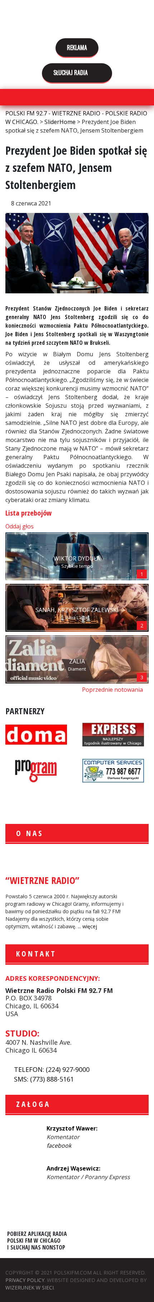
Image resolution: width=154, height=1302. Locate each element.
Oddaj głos (20, 526)
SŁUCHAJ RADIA (71, 72)
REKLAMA (77, 47)
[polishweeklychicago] (36, 770)
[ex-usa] (113, 733)
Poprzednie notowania (113, 690)
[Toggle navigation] (10, 97)
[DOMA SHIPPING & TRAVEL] (36, 733)
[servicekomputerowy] (113, 770)
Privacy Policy (24, 1280)
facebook (59, 1145)
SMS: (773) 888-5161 (44, 1079)
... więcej (87, 926)
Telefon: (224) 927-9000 (52, 1069)
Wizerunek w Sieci (29, 1287)
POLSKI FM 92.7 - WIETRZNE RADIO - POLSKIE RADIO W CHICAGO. (77, 18)
